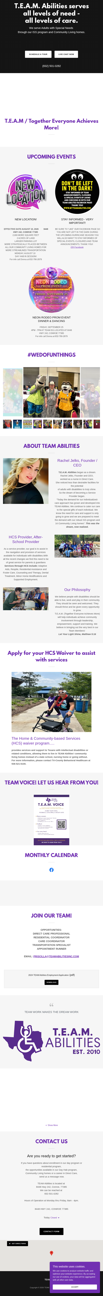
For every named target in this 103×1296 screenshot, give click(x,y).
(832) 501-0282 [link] (51, 66)
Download (52, 982)
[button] (51, 1125)
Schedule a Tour (38, 54)
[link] (51, 870)
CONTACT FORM (51, 1231)
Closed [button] (53, 1218)
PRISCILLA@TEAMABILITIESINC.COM (56, 956)
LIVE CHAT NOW (66, 54)
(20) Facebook (77, 247)
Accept (74, 1287)
